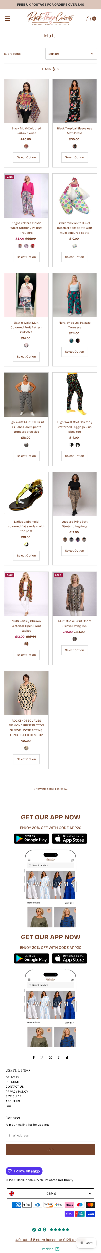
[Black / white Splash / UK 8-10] (71, 445)
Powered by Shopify (59, 1180)
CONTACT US (15, 1086)
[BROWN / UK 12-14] (65, 539)
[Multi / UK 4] (26, 544)
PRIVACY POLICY (17, 1091)
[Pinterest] (59, 1057)
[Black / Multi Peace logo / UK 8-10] (77, 445)
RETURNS (12, 1082)
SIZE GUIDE (13, 1096)
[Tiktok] (67, 1057)
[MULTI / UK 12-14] (26, 146)
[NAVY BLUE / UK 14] (77, 340)
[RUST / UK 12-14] (20, 246)
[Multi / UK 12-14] (26, 345)
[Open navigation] (7, 18)
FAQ (8, 1106)
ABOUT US (13, 1101)
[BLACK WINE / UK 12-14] (26, 445)
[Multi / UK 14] (26, 644)
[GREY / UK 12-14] (71, 539)
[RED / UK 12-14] (32, 246)
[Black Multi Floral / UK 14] (74, 146)
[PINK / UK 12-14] (26, 246)
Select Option (26, 157)
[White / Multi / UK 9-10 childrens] (74, 246)
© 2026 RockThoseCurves (24, 1180)
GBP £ (51, 1193)
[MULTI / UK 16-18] (26, 748)
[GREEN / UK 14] (71, 340)
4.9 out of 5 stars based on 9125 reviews (50, 1239)
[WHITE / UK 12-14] (84, 539)
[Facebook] (34, 1057)
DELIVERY (12, 1077)
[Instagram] (41, 1057)
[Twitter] (50, 1057)
